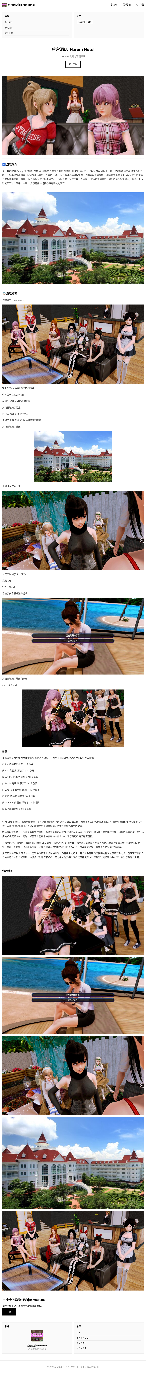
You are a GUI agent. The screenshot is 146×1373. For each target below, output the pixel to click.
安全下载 (140, 4)
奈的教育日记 (83, 1338)
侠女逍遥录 (82, 1348)
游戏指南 (127, 4)
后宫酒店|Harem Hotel (21, 4)
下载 (9, 1312)
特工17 (80, 1332)
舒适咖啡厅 (82, 1343)
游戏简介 (115, 4)
